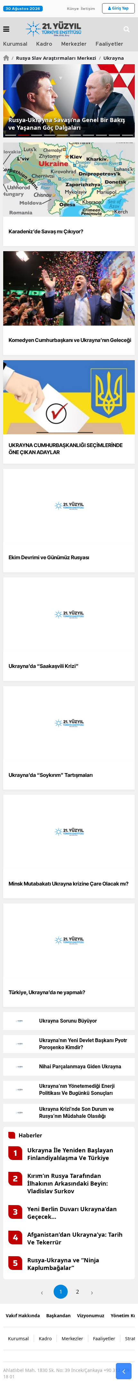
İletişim (88, 9)
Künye (73, 9)
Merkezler (74, 44)
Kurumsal (15, 44)
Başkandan (58, 1315)
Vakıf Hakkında (23, 1315)
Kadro (44, 44)
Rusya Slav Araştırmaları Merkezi (54, 58)
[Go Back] (124, 1371)
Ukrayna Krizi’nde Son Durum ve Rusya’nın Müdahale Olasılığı (76, 1112)
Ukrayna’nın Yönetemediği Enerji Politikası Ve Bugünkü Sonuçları (77, 1089)
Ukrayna (111, 58)
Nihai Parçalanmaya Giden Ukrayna (80, 1067)
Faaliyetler (109, 44)
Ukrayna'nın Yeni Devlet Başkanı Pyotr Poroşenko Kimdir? (83, 1043)
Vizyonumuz (90, 1315)
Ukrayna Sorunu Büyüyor (68, 1021)
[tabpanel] (69, 100)
